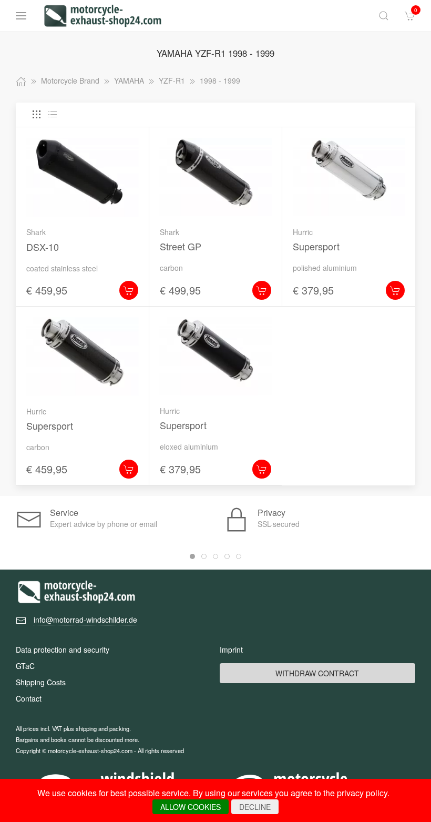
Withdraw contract (317, 673)
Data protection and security (62, 649)
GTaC (25, 666)
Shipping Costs (41, 682)
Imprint (231, 649)
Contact (29, 698)
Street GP (180, 246)
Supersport (316, 246)
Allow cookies (190, 806)
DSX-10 (42, 246)
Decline (255, 806)
